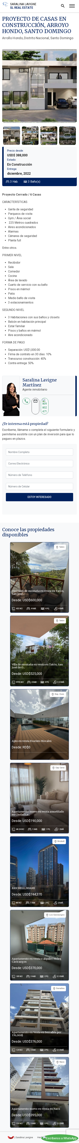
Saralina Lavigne (23, 5)
